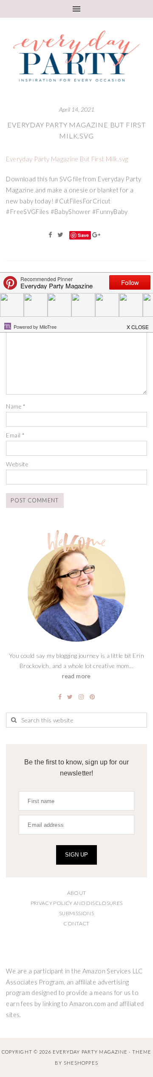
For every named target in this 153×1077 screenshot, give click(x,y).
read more (76, 675)
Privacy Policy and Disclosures (77, 903)
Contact (76, 923)
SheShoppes (81, 1063)
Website (17, 464)
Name (16, 406)
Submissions (76, 913)
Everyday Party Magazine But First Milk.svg (67, 159)
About (76, 893)
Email (15, 435)
